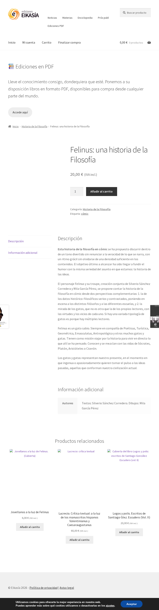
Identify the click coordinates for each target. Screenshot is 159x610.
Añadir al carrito (101, 191)
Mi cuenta (28, 42)
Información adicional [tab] (22, 253)
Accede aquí (20, 112)
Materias (67, 17)
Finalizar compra (69, 42)
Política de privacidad (43, 588)
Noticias (52, 17)
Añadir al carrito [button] (30, 527)
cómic (84, 213)
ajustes (110, 605)
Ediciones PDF (56, 26)
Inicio (12, 42)
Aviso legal (67, 588)
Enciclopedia (85, 17)
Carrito (46, 42)
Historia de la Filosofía (34, 126)
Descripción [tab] (16, 241)
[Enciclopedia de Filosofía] (85, 11)
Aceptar (131, 604)
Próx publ (103, 17)
